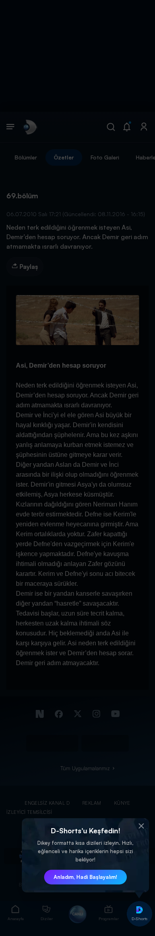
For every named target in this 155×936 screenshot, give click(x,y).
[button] (141, 826)
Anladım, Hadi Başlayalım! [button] (85, 877)
